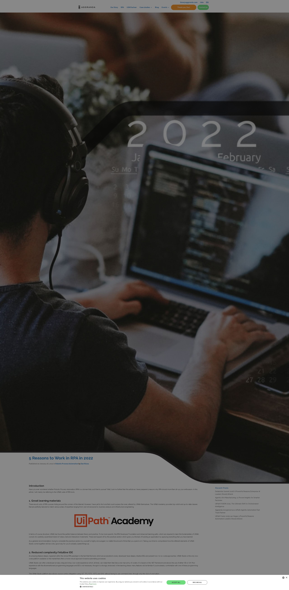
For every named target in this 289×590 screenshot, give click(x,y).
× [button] (286, 577)
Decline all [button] (197, 582)
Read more (92, 584)
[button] (121, 586)
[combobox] (283, 578)
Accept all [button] (176, 582)
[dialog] (144, 582)
